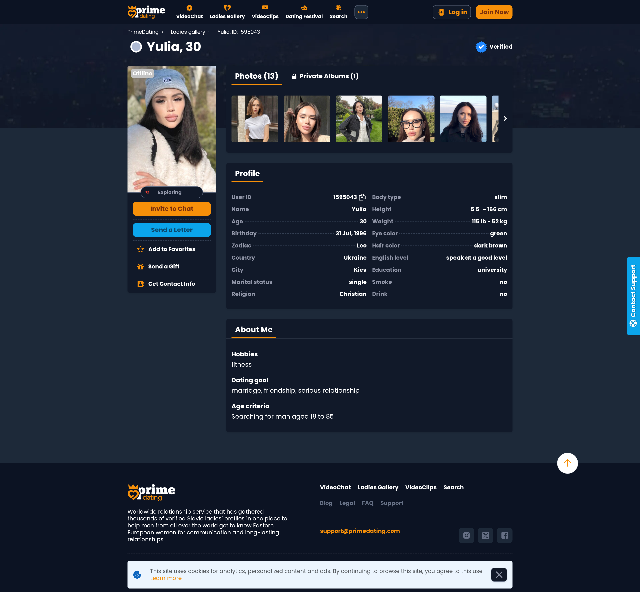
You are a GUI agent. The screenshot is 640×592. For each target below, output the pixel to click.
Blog (326, 503)
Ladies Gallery (378, 487)
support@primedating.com (360, 531)
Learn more (166, 578)
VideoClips (421, 487)
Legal (347, 503)
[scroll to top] (567, 463)
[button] (172, 129)
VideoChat (335, 487)
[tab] (257, 76)
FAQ (368, 503)
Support (392, 503)
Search (454, 487)
